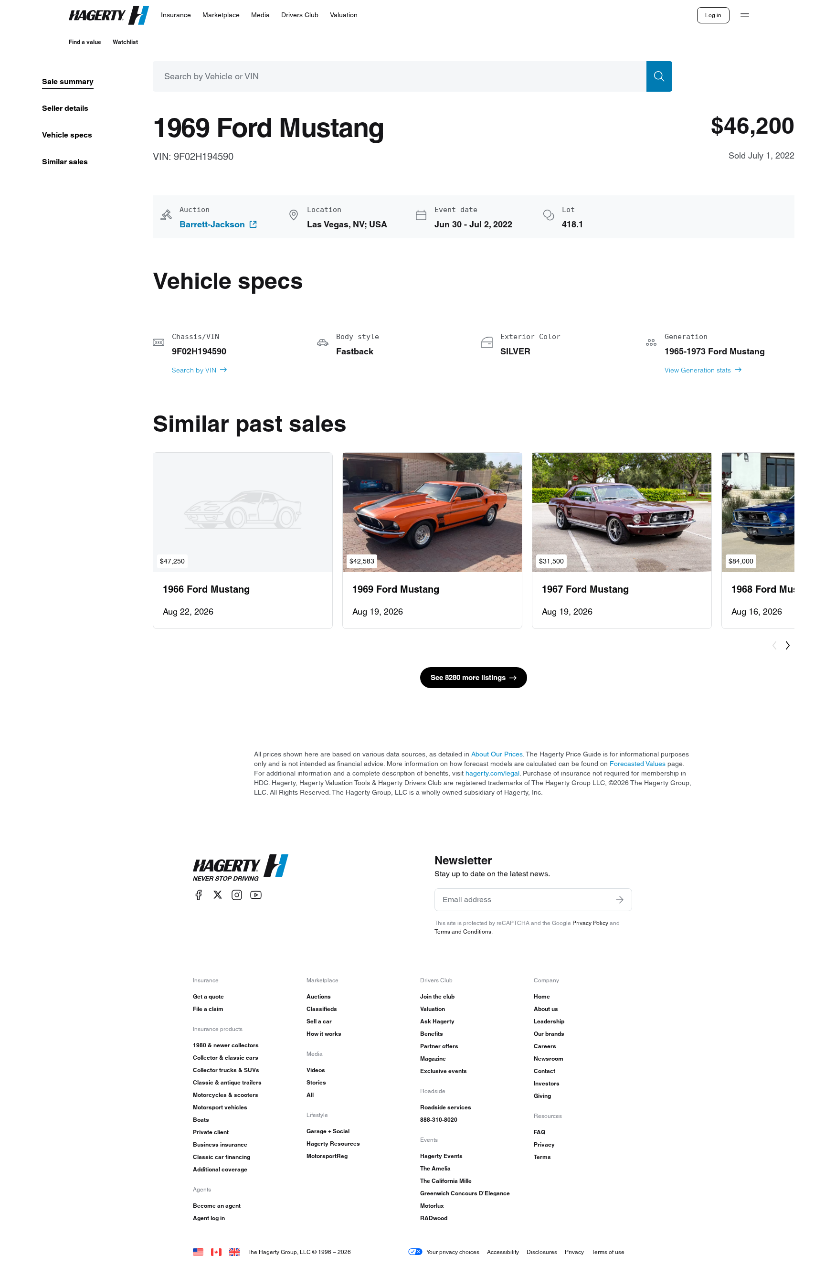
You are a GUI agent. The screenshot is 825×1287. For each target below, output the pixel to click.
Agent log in (209, 1218)
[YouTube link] (255, 894)
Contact (544, 1071)
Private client (211, 1132)
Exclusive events (443, 1071)
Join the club (437, 996)
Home (542, 996)
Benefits (431, 1034)
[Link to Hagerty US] (198, 1252)
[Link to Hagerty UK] (234, 1252)
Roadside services (445, 1107)
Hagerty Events (441, 1156)
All (310, 1095)
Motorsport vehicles (220, 1107)
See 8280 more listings (468, 677)
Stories (316, 1082)
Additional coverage (220, 1169)
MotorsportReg (327, 1156)
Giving (542, 1096)
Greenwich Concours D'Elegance (465, 1193)
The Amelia (435, 1168)
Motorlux (432, 1205)
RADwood (433, 1218)
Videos (316, 1070)
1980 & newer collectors (226, 1045)
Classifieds (322, 1009)
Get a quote (208, 996)
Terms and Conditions (462, 931)
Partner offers (439, 1046)
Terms (542, 1157)
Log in (713, 15)
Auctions (319, 996)
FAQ (539, 1132)
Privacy (544, 1144)
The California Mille (446, 1181)
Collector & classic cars (225, 1057)
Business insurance (220, 1144)
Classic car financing (221, 1157)
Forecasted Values (638, 763)
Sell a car (319, 1021)
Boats (201, 1120)
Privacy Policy (590, 923)
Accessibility (503, 1252)
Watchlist (125, 42)
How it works (324, 1034)
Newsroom (548, 1058)
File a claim (208, 1009)
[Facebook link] (198, 894)
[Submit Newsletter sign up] (619, 899)
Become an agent (217, 1205)
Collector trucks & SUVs (226, 1070)
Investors (547, 1083)
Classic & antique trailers (227, 1082)
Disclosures (542, 1252)
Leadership (549, 1021)
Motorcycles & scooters (225, 1095)
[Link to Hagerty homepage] (240, 867)
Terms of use (608, 1252)
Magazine (433, 1058)
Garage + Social (328, 1131)
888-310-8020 (438, 1120)
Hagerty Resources (333, 1143)
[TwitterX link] (217, 894)
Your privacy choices (452, 1252)
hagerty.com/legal (492, 773)
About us (546, 1009)
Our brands (549, 1034)
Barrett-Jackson (212, 224)
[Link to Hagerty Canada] (216, 1252)
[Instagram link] (236, 894)
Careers (545, 1046)
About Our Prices (497, 754)
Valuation (432, 1009)
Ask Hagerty (437, 1021)
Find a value (85, 42)
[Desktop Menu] (745, 15)
